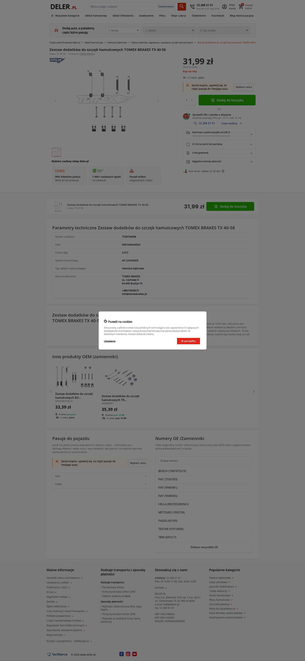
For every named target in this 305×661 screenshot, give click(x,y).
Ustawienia (109, 341)
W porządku (188, 341)
